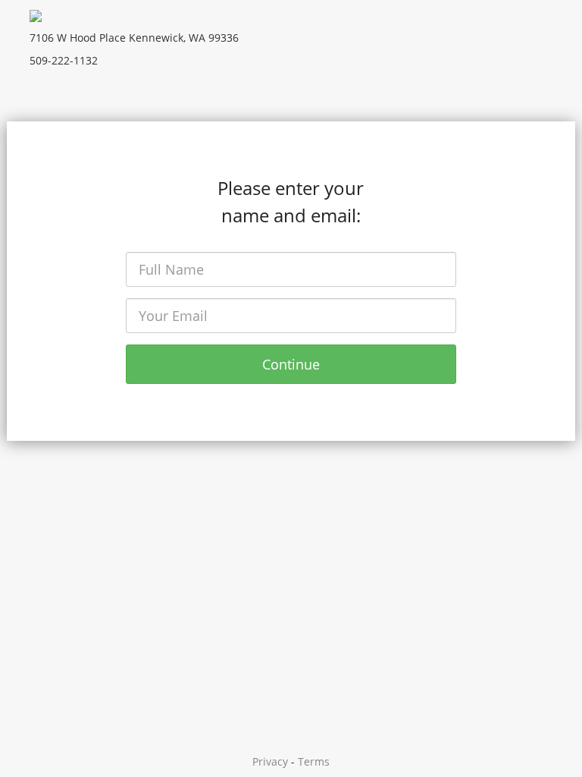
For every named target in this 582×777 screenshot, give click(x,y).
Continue (291, 364)
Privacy (270, 761)
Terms (314, 761)
